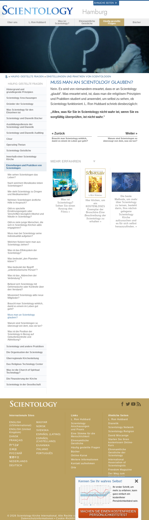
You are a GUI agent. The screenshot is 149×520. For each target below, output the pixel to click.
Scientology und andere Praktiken (25, 346)
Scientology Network (121, 427)
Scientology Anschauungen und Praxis (80, 426)
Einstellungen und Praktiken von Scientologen (24, 166)
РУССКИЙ (15, 453)
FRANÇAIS (16, 440)
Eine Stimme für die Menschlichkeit (83, 435)
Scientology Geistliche (18, 150)
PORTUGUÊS (44, 453)
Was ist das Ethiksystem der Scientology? (22, 251)
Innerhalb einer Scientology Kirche (21, 158)
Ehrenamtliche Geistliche (87, 22)
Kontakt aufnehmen (83, 463)
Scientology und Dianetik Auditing (24, 133)
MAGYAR (41, 422)
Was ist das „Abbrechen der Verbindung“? (22, 277)
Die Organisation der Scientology (24, 352)
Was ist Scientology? (62, 22)
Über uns (12, 22)
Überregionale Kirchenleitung (22, 358)
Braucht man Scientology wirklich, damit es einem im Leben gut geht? (25, 306)
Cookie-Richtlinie (67, 518)
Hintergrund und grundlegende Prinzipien (19, 90)
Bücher (137, 22)
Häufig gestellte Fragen (111, 22)
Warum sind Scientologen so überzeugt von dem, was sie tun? (25, 324)
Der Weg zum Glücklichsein (116, 475)
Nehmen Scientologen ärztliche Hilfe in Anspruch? (24, 201)
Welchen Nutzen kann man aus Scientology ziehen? (24, 243)
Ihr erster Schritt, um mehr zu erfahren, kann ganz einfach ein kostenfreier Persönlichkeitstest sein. (125, 494)
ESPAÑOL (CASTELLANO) (46, 440)
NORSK (41, 426)
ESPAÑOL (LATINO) (48, 434)
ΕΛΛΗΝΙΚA (43, 445)
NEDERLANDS (18, 461)
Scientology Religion (121, 431)
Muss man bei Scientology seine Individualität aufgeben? (25, 234)
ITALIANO (42, 449)
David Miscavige (118, 435)
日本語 (13, 449)
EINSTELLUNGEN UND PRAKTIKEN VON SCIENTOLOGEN (79, 76)
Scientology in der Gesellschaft (23, 384)
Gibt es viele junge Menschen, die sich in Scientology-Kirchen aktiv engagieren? (25, 225)
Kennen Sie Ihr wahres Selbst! (100, 481)
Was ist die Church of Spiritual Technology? (23, 371)
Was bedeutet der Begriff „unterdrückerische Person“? (23, 268)
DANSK (13, 436)
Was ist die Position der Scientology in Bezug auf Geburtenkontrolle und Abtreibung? (21, 335)
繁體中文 (14, 457)
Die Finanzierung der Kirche (21, 378)
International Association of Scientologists (117, 462)
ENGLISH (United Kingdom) (20, 431)
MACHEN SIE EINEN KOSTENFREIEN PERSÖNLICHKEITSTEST (108, 513)
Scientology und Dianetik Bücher (24, 118)
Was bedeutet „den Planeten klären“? (23, 260)
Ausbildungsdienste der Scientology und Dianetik (20, 125)
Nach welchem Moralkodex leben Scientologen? (25, 184)
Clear (9, 139)
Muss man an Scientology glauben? (21, 316)
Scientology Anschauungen (21, 98)
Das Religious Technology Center (24, 364)
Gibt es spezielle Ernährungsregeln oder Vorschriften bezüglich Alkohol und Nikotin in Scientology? (26, 212)
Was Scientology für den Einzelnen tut (19, 111)
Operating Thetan (15, 144)
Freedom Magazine (120, 469)
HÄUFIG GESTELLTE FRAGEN (27, 76)
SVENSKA (42, 430)
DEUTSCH (15, 465)
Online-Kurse (79, 455)
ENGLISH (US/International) (20, 424)
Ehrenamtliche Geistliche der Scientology (117, 452)
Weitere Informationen (84, 459)
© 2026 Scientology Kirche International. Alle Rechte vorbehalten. (48, 515)
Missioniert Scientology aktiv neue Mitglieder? (25, 296)
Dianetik (113, 423)
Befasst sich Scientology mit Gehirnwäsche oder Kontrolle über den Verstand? (26, 287)
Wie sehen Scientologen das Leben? (23, 176)
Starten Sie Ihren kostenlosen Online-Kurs (120, 442)
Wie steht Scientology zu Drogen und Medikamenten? (25, 193)
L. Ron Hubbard (37, 22)
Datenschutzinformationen (37, 518)
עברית (14, 445)
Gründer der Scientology (19, 104)
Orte (73, 467)
